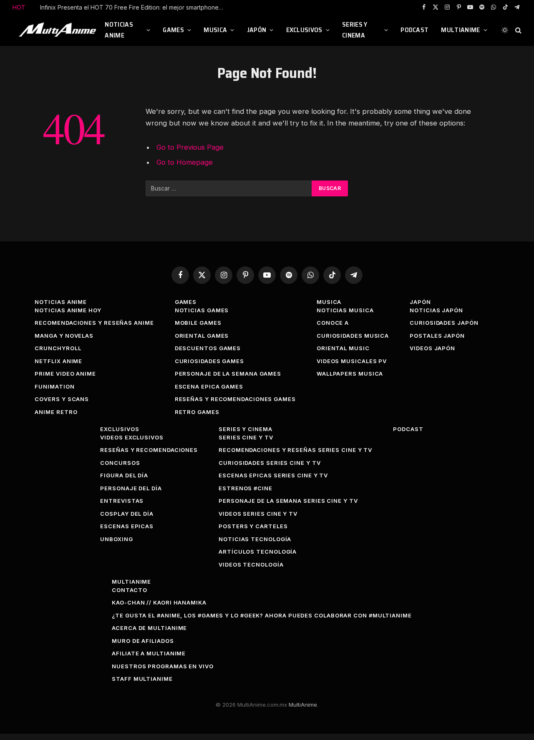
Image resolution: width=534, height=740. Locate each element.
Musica (215, 30)
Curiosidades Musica (353, 335)
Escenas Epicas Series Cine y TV (273, 475)
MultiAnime (460, 30)
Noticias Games (202, 310)
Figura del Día (124, 475)
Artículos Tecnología (258, 551)
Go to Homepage (184, 162)
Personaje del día (130, 488)
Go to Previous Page (190, 147)
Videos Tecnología (251, 564)
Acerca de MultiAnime (149, 628)
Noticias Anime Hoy (68, 310)
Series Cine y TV (246, 437)
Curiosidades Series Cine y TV (269, 462)
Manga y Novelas (64, 335)
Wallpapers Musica (350, 373)
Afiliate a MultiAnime (149, 653)
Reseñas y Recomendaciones (149, 450)
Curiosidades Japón (444, 322)
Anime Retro (56, 412)
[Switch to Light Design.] (505, 30)
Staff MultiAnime (142, 678)
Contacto (129, 590)
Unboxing (116, 539)
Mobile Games (198, 322)
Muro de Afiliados (143, 640)
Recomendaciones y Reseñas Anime (94, 322)
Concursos (120, 462)
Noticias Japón (436, 310)
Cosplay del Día (127, 513)
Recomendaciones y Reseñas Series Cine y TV (295, 450)
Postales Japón (437, 335)
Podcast (414, 30)
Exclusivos (304, 30)
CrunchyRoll (58, 348)
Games (173, 30)
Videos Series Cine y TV (258, 513)
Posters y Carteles (253, 526)
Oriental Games (202, 335)
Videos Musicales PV (352, 361)
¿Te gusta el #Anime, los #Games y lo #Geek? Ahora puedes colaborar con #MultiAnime (262, 615)
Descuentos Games (208, 348)
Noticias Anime (119, 29)
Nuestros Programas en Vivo (163, 666)
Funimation (54, 386)
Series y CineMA (355, 29)
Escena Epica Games (209, 386)
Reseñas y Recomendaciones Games (235, 399)
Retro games (197, 412)
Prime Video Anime (65, 373)
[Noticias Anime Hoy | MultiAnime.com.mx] (58, 30)
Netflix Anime (58, 361)
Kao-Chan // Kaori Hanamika (159, 602)
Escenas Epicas (127, 526)
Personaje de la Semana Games (228, 373)
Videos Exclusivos (131, 437)
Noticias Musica (345, 310)
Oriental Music (343, 348)
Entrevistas (122, 500)
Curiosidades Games (209, 361)
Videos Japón (432, 348)
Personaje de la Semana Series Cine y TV (288, 500)
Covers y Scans (62, 399)
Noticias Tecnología (255, 539)
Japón (257, 30)
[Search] (517, 30)
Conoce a (333, 322)
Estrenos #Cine (245, 488)
